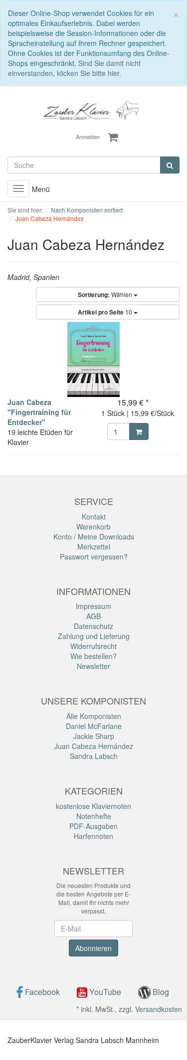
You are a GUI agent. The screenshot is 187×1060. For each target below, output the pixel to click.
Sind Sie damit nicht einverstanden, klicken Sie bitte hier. (74, 68)
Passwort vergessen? (94, 557)
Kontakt (94, 517)
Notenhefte (93, 816)
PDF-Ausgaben (93, 826)
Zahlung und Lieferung (94, 636)
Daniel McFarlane (94, 726)
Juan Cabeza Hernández (93, 746)
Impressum (93, 606)
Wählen (106, 294)
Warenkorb (93, 527)
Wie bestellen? (93, 656)
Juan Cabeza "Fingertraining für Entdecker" (39, 412)
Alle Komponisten (93, 716)
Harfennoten (93, 836)
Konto (62, 537)
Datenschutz (93, 626)
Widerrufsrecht (93, 646)
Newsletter (93, 666)
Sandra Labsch (94, 756)
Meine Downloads (106, 537)
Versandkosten (158, 1009)
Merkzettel (93, 547)
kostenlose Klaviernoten (93, 806)
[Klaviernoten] (93, 109)
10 (106, 312)
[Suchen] (170, 165)
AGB (93, 616)
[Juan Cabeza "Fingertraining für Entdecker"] (93, 359)
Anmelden (88, 136)
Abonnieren (93, 948)
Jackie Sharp (93, 736)
